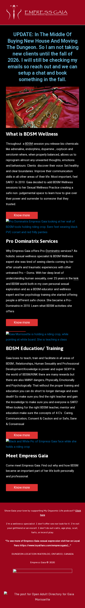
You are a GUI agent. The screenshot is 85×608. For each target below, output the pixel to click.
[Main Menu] (76, 12)
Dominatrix (53, 251)
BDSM (29, 143)
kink (76, 278)
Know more (22, 215)
